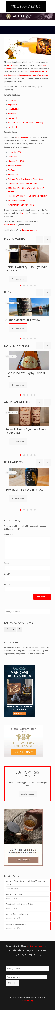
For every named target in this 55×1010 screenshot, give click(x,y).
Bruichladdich (13, 109)
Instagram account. (30, 230)
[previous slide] (39, 239)
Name (7, 563)
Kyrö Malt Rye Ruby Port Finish (21, 205)
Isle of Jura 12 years (14, 894)
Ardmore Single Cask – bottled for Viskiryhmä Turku (25, 883)
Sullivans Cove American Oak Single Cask (25, 179)
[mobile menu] (3, 6)
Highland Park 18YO (16, 161)
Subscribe (12, 983)
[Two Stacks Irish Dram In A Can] (29, 477)
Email (7, 574)
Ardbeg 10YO (13, 175)
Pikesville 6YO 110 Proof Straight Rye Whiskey (27, 196)
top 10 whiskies (22, 137)
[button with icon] (7, 629)
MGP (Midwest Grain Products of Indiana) (25, 122)
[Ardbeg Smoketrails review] (29, 307)
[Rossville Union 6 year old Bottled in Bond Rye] (29, 416)
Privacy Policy (27, 1000)
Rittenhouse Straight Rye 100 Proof (23, 184)
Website (7, 584)
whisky (21, 213)
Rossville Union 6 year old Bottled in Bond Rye (27, 431)
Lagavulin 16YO (14, 152)
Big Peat (11, 170)
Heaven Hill (12, 118)
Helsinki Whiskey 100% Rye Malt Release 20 (26, 268)
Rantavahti (11, 65)
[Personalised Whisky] (23, 757)
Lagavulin (12, 100)
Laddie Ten (12, 157)
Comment (9, 534)
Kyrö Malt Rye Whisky (17, 200)
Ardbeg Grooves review (16, 924)
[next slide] (47, 239)
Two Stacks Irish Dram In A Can (25, 489)
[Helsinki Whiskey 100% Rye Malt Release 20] (29, 254)
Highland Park (13, 104)
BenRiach (12, 113)
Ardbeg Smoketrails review (23, 320)
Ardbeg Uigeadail (15, 166)
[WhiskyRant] (26, 6)
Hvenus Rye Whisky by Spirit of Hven (25, 374)
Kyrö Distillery (13, 127)
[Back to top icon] (49, 1004)
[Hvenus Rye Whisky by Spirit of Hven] (29, 360)
